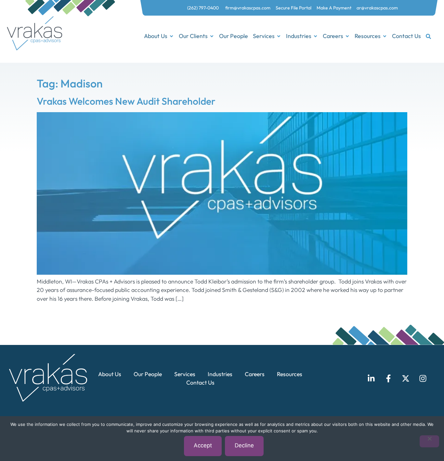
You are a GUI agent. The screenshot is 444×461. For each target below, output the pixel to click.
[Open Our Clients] (211, 36)
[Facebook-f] (388, 378)
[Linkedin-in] (371, 378)
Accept (203, 445)
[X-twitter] (405, 378)
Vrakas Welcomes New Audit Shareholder (126, 101)
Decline (244, 445)
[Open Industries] (315, 36)
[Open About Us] (171, 36)
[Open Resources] (384, 36)
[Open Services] (278, 36)
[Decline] (429, 441)
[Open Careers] (347, 36)
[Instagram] (423, 378)
